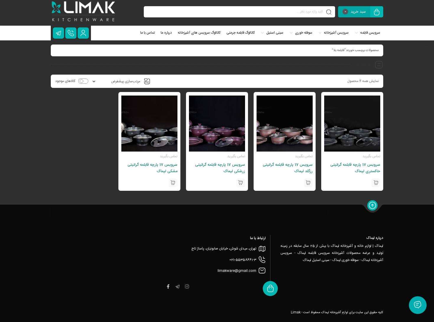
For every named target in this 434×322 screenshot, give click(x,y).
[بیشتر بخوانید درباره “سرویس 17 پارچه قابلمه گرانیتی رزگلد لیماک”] (308, 182)
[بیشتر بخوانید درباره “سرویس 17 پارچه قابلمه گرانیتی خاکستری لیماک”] (375, 182)
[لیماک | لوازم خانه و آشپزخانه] (84, 13)
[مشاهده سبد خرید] (376, 12)
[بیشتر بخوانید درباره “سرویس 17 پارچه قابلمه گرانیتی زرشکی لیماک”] (240, 182)
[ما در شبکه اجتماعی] (58, 33)
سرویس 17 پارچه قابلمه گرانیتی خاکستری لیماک (355, 168)
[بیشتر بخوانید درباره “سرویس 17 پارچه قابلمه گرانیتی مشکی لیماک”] (173, 182)
